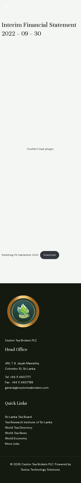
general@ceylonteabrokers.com (27, 388)
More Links (12, 444)
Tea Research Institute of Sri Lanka (28, 422)
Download (50, 254)
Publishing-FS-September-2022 (20, 254)
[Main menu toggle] (7, 6)
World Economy (16, 438)
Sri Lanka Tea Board (18, 417)
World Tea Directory (18, 427)
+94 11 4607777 (20, 377)
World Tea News (16, 433)
